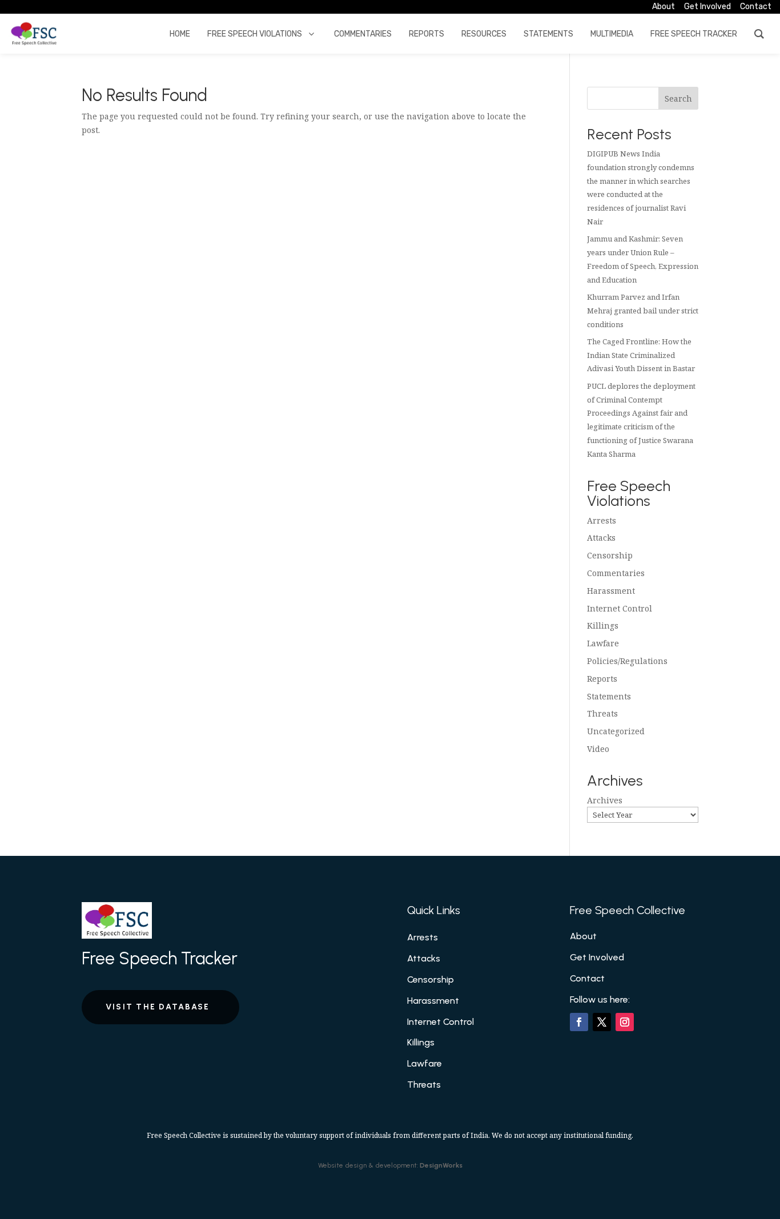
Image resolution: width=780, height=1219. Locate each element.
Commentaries (616, 573)
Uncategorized (616, 731)
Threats (602, 713)
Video (598, 748)
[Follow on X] (602, 1022)
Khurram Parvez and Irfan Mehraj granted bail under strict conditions (642, 310)
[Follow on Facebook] (579, 1022)
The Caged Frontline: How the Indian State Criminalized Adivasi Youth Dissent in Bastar (641, 355)
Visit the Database (158, 1007)
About (583, 936)
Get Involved (597, 957)
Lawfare (603, 643)
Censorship (610, 555)
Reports (602, 678)
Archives (604, 800)
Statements (609, 696)
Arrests (601, 520)
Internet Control (619, 608)
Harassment (611, 590)
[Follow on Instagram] (625, 1022)
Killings (602, 625)
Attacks (601, 537)
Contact (587, 978)
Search (678, 98)
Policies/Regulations (627, 660)
